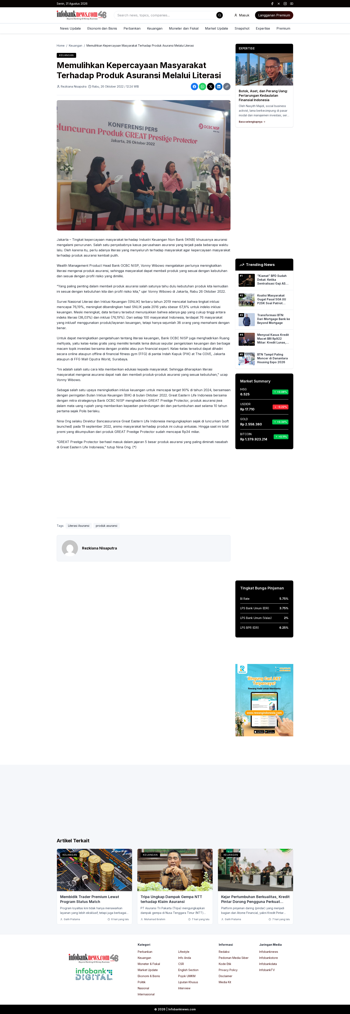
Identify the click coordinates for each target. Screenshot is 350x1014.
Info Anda (184, 957)
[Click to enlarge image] (143, 165)
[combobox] (169, 15)
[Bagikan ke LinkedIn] (218, 86)
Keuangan (154, 28)
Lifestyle (183, 951)
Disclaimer (225, 976)
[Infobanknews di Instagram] (285, 3)
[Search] (219, 15)
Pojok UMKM (186, 976)
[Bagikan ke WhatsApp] (202, 86)
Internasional (146, 994)
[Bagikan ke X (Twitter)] (210, 86)
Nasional (143, 988)
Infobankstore (268, 957)
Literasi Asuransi (78, 525)
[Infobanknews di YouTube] (291, 3)
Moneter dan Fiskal (183, 28)
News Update (70, 28)
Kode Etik (225, 964)
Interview (184, 988)
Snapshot (242, 28)
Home (61, 45)
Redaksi (224, 951)
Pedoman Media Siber (234, 957)
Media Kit (225, 982)
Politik (142, 982)
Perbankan (132, 28)
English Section (188, 970)
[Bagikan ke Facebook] (194, 86)
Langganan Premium (274, 15)
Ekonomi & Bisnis (149, 976)
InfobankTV (267, 970)
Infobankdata (268, 964)
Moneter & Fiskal (149, 964)
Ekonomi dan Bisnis (102, 28)
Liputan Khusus (188, 982)
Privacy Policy (228, 970)
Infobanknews (268, 951)
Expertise (263, 28)
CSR (181, 964)
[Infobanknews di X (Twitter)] (278, 3)
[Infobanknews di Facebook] (272, 3)
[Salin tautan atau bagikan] (226, 86)
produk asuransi (106, 525)
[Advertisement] (19, 511)
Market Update (216, 28)
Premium (283, 28)
